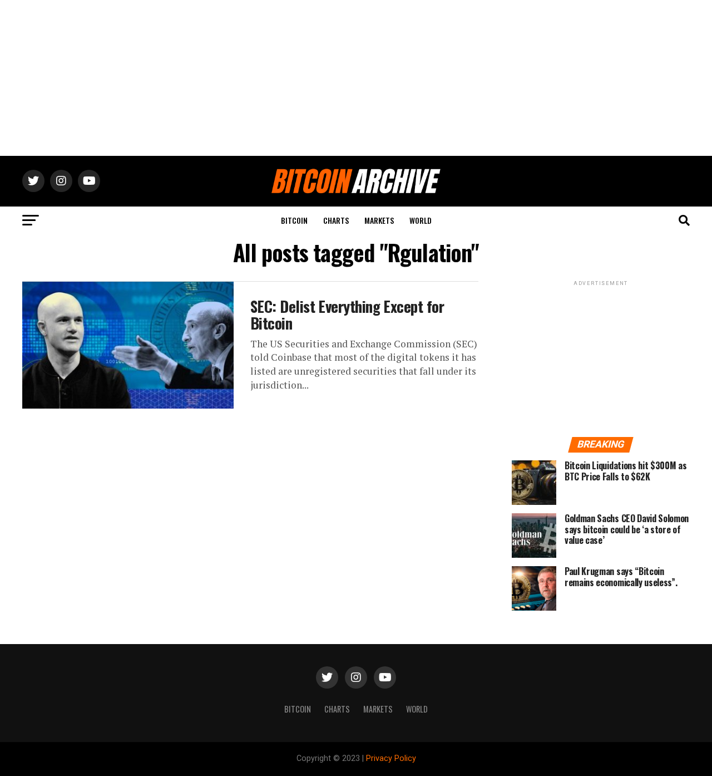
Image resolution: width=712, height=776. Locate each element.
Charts (336, 220)
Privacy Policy (391, 758)
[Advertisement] (356, 78)
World (420, 220)
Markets (379, 220)
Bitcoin (294, 220)
